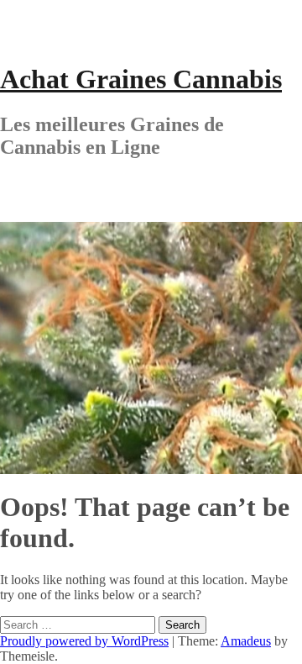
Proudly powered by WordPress (84, 641)
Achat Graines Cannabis (141, 79)
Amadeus (246, 641)
